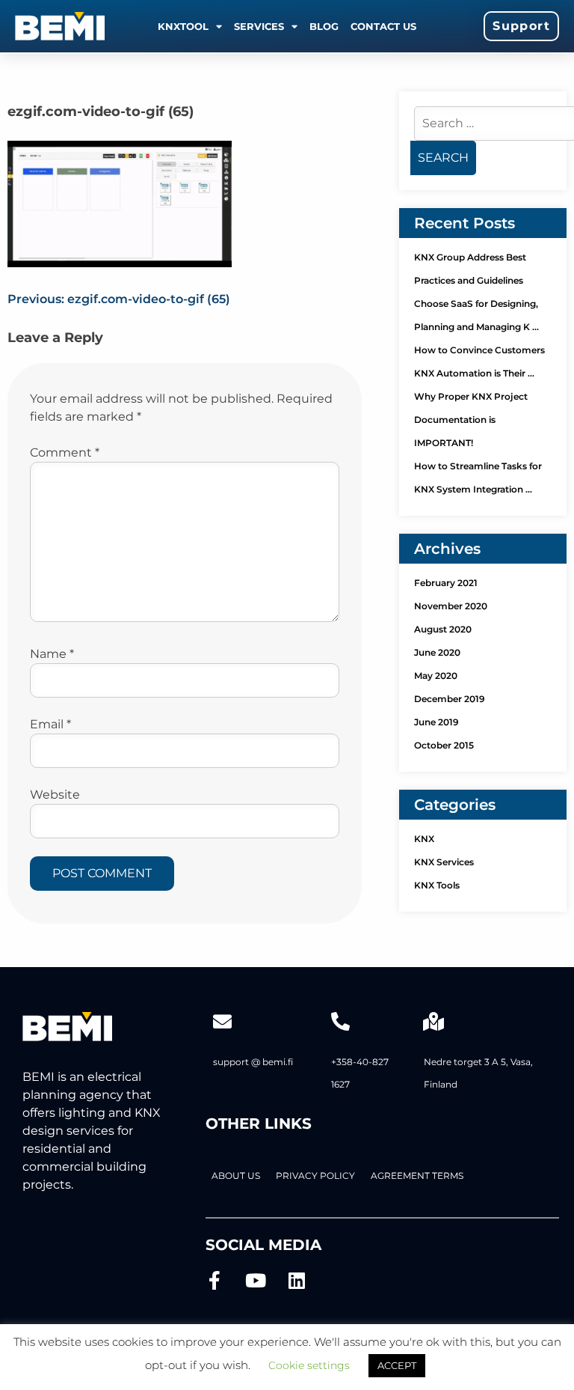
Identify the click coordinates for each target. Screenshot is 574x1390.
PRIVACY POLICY (315, 1175)
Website (55, 794)
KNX (424, 838)
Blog (324, 26)
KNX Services (444, 862)
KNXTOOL (183, 26)
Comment (64, 452)
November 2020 (450, 606)
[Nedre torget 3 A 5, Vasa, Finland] (433, 1021)
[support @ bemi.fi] (222, 1021)
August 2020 (443, 629)
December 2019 (449, 698)
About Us (236, 1175)
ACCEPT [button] (396, 1365)
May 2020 (435, 675)
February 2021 (446, 582)
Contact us (383, 26)
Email (50, 724)
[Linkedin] (297, 1280)
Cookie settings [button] (309, 1365)
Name (52, 654)
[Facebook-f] (215, 1280)
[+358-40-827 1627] (340, 1021)
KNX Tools (437, 885)
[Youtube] (256, 1280)
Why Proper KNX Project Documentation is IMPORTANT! (471, 419)
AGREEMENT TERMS (417, 1175)
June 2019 (436, 722)
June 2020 (437, 652)
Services (259, 26)
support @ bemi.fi (253, 1061)
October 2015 (444, 745)
